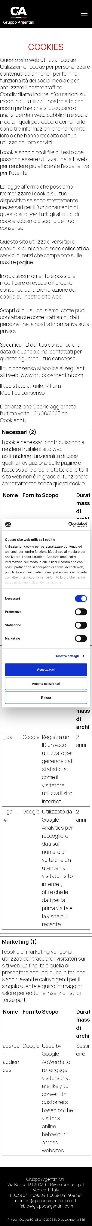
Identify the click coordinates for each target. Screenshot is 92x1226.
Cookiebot (12, 420)
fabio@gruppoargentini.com (46, 1206)
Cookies (24, 1219)
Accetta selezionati (46, 683)
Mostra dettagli (67, 656)
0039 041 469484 (66, 1195)
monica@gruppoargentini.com (44, 1200)
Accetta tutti (46, 669)
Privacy (12, 1219)
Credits (36, 1219)
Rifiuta (46, 697)
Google (31, 737)
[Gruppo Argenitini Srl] (18, 14)
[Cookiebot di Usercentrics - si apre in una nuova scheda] (68, 524)
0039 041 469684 (28, 1195)
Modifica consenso (22, 392)
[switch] (81, 611)
